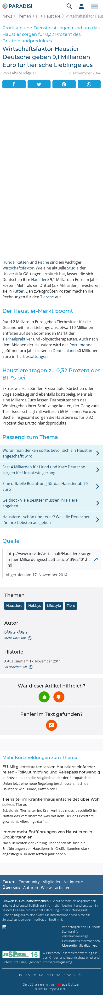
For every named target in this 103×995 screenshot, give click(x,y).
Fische (43, 262)
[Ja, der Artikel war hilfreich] (44, 696)
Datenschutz (49, 975)
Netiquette (73, 881)
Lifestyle (54, 606)
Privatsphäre (73, 975)
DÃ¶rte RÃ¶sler (16, 632)
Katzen (23, 262)
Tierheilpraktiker (17, 339)
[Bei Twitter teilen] (39, 84)
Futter (18, 291)
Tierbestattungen (32, 356)
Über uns (11, 887)
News (7, 16)
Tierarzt (47, 297)
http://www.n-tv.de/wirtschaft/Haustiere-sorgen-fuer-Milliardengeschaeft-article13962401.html (49, 559)
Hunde (8, 262)
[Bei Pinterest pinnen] (64, 84)
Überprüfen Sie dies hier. (79, 945)
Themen (24, 16)
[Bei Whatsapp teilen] (89, 84)
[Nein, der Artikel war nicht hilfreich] (58, 696)
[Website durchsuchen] (69, 6)
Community (29, 881)
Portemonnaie (82, 344)
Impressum (27, 975)
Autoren (30, 887)
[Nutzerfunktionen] (81, 6)
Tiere (71, 606)
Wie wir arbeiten (55, 887)
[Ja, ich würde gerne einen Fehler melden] (51, 725)
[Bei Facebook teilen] (14, 84)
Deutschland (64, 350)
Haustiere (52, 16)
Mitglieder (51, 881)
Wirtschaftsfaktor (18, 268)
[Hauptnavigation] (95, 6)
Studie (73, 268)
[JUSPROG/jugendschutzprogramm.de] (21, 954)
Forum (9, 881)
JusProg (66, 962)
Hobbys (34, 606)
